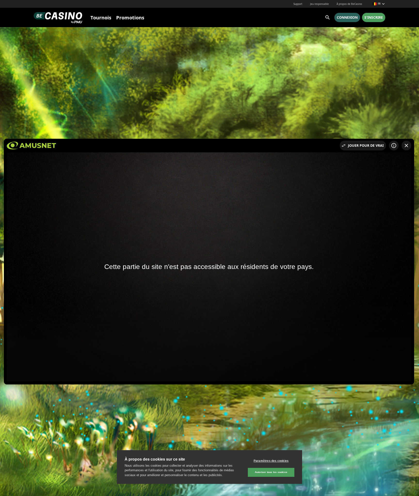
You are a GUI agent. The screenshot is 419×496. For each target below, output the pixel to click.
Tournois (100, 17)
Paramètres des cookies (271, 461)
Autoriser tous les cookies (271, 472)
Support (297, 4)
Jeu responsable (319, 4)
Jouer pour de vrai (366, 145)
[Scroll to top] (408, 485)
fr (379, 3)
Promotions (130, 17)
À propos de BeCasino (349, 4)
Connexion (347, 17)
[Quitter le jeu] (406, 145)
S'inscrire (373, 17)
